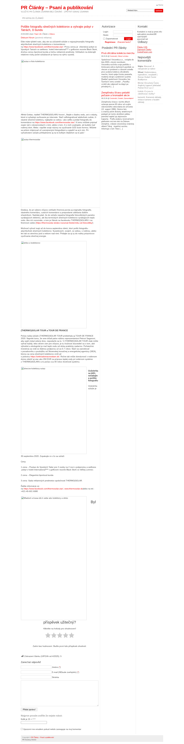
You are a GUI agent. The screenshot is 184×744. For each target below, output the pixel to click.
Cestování (113, 56)
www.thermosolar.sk (73, 489)
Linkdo (140, 91)
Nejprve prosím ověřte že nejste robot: (41, 715)
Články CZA (142, 47)
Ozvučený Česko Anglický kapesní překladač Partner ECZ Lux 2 (149, 85)
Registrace (110, 42)
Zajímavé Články (144, 50)
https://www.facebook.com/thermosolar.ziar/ (43, 47)
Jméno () (56, 667)
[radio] (48, 635)
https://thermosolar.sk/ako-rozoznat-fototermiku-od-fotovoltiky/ (64, 223)
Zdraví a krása (123, 56)
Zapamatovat (112, 38)
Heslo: (106, 35)
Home (160, 5)
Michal (140, 83)
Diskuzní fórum (27, 37)
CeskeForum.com (144, 52)
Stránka (55, 677)
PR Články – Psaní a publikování (57, 7)
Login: (106, 32)
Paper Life (37, 34)
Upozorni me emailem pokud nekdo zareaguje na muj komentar (52, 729)
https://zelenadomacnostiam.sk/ (45, 356)
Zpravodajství (129, 98)
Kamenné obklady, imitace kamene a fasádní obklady (150, 99)
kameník (141, 97)
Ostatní (120, 98)
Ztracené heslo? (124, 42)
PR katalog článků (32, 18)
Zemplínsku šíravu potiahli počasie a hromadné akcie (115, 94)
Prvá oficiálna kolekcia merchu (117, 53)
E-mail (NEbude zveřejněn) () (65, 672)
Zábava (52, 34)
